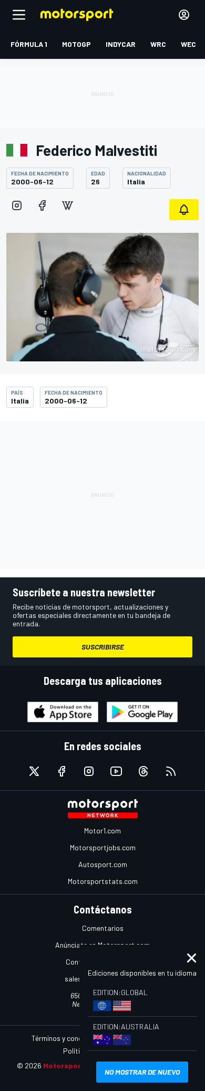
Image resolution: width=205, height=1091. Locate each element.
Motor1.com (102, 830)
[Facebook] (42, 205)
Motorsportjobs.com (103, 847)
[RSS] (170, 771)
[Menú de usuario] (183, 14)
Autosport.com (102, 864)
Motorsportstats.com (103, 881)
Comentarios (103, 927)
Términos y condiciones (68, 1038)
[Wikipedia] (67, 205)
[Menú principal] (19, 14)
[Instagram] (16, 205)
